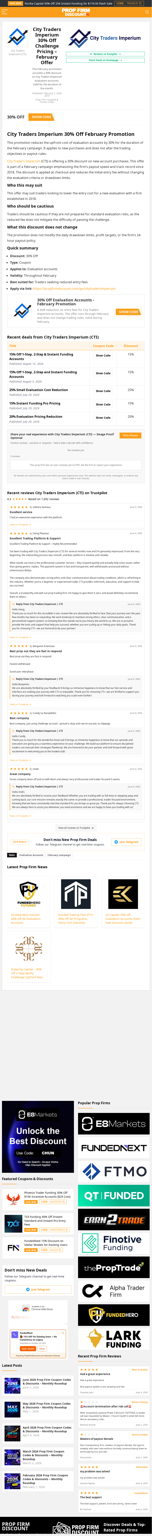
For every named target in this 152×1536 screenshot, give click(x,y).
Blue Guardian (140, 1369)
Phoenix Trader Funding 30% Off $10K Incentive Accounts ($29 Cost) (47, 1194)
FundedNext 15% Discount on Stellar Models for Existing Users (45, 1243)
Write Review (130, 435)
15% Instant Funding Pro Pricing (34, 403)
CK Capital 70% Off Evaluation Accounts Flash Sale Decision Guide (123, 919)
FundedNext (141, 1493)
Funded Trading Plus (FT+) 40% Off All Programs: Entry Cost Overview (75, 919)
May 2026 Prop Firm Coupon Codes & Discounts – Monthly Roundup (47, 1405)
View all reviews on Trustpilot (74, 828)
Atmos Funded (140, 1434)
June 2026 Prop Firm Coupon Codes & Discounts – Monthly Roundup (47, 1382)
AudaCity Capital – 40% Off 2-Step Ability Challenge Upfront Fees (27, 973)
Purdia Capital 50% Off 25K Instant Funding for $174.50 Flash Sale (68, 3)
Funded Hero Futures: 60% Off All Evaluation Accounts (26, 919)
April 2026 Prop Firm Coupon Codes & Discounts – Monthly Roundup (47, 1429)
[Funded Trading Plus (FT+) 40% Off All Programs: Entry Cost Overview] (75, 894)
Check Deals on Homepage (105, 60)
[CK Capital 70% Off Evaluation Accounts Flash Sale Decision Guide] (123, 894)
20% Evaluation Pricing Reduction (35, 416)
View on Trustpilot (19, 524)
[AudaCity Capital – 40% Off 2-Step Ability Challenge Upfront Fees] (28, 948)
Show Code (103, 355)
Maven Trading (140, 1402)
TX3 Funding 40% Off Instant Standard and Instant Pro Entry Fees (45, 1220)
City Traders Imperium (24, 161)
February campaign (59, 855)
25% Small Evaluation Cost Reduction (38, 390)
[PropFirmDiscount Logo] (76, 1523)
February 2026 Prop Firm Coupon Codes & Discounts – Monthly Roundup (45, 1479)
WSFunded (142, 1466)
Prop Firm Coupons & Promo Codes (47, 101)
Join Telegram (129, 842)
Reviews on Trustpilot (107, 54)
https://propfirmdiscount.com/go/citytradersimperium (74, 288)
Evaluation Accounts (31, 855)
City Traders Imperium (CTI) (17, 52)
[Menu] (4, 12)
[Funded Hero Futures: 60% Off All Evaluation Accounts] (28, 894)
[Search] (147, 12)
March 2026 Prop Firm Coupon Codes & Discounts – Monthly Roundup (43, 1455)
